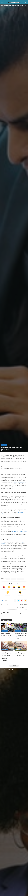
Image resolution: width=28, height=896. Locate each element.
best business (9, 456)
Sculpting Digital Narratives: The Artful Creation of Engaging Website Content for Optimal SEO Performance (6, 656)
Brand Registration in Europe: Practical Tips (6, 634)
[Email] (25, 600)
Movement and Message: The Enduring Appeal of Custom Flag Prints (20, 635)
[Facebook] (15, 600)
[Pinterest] (22, 600)
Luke (4, 449)
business (14, 578)
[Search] (25, 2)
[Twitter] (18, 600)
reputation (20, 578)
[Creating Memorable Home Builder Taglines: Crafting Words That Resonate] (20, 646)
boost (8, 578)
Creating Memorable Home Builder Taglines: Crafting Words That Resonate (20, 654)
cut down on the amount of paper (19, 531)
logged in (9, 613)
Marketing (4, 445)
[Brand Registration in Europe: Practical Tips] (7, 627)
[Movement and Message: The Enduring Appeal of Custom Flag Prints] (20, 627)
